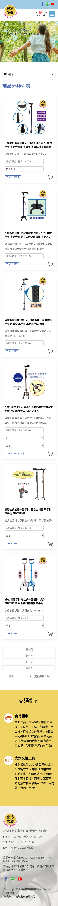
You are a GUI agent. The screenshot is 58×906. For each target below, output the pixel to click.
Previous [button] (1, 41)
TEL (5, 842)
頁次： (12, 676)
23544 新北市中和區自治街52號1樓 (25, 831)
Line (47, 4)
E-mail (6, 836)
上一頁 (29, 655)
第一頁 (29, 649)
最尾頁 (29, 668)
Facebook (42, 4)
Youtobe (52, 4)
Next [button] (56, 41)
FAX (5, 847)
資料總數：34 (41, 676)
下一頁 (29, 662)
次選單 (10, 74)
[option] (29, 42)
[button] (45, 14)
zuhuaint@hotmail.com (28, 836)
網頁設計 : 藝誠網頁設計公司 (19, 896)
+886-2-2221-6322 (22, 847)
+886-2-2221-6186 (22, 842)
